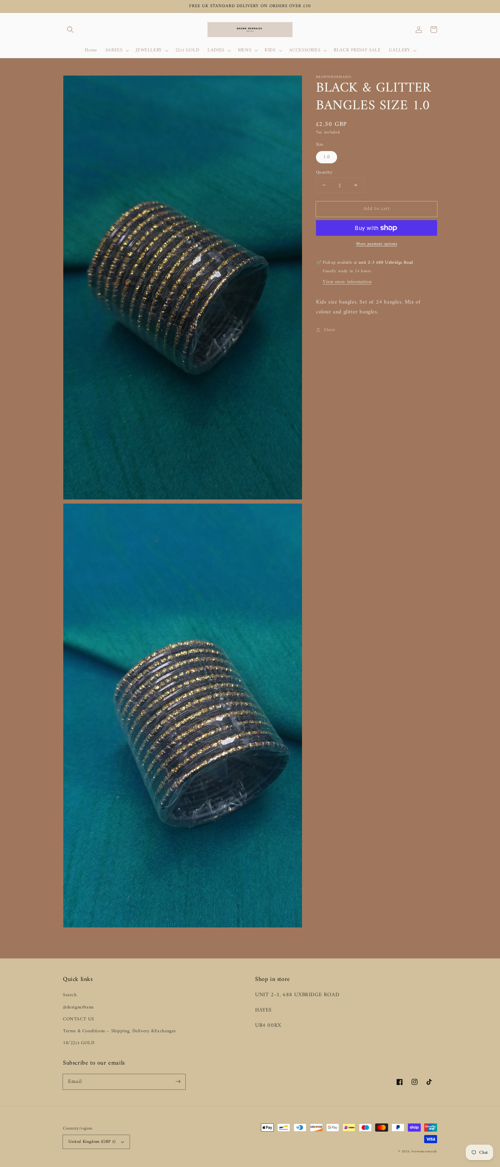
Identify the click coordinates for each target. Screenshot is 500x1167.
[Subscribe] (177, 1081)
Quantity (324, 172)
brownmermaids (424, 1151)
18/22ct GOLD (79, 1043)
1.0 (326, 156)
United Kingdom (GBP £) (92, 1142)
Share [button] (329, 329)
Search (70, 995)
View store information (347, 282)
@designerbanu (78, 1007)
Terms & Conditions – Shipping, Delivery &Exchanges (119, 1031)
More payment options (376, 244)
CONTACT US (78, 1019)
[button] (70, 29)
